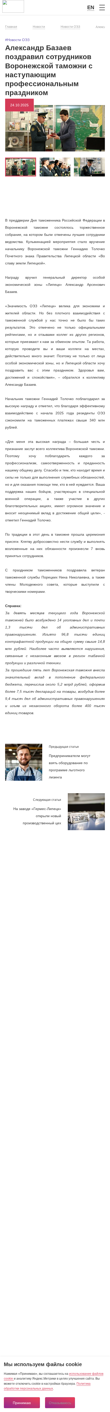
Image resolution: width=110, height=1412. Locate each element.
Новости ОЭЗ (70, 27)
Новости (39, 27)
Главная (11, 27)
